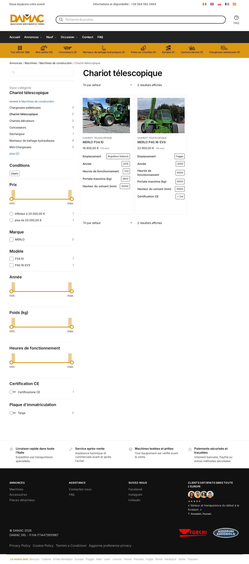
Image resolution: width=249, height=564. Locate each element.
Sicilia (182, 559)
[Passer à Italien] (204, 4)
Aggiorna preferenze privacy (110, 545)
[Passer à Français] (227, 4)
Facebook (135, 489)
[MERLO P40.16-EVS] (161, 115)
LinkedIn (134, 500)
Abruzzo (34, 559)
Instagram (135, 494)
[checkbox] (14, 173)
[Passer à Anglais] (212, 4)
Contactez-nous (80, 489)
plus (14, 153)
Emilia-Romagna (62, 559)
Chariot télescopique (97, 138)
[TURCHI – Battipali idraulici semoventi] (192, 533)
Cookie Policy (43, 545)
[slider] (11, 199)
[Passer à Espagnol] (234, 4)
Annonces (15, 63)
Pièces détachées (22, 500)
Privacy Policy (20, 545)
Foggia (90, 559)
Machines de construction (55, 63)
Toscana (193, 559)
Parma (127, 559)
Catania (46, 559)
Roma (159, 559)
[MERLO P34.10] (106, 115)
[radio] (41, 214)
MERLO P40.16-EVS (151, 142)
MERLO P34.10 (93, 142)
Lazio (107, 559)
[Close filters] (75, 70)
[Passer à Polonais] (219, 4)
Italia (99, 559)
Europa (79, 559)
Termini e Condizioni (71, 545)
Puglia (149, 559)
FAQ (236, 23)
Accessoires (18, 494)
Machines (31, 63)
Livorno (117, 559)
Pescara (138, 559)
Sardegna (170, 559)
